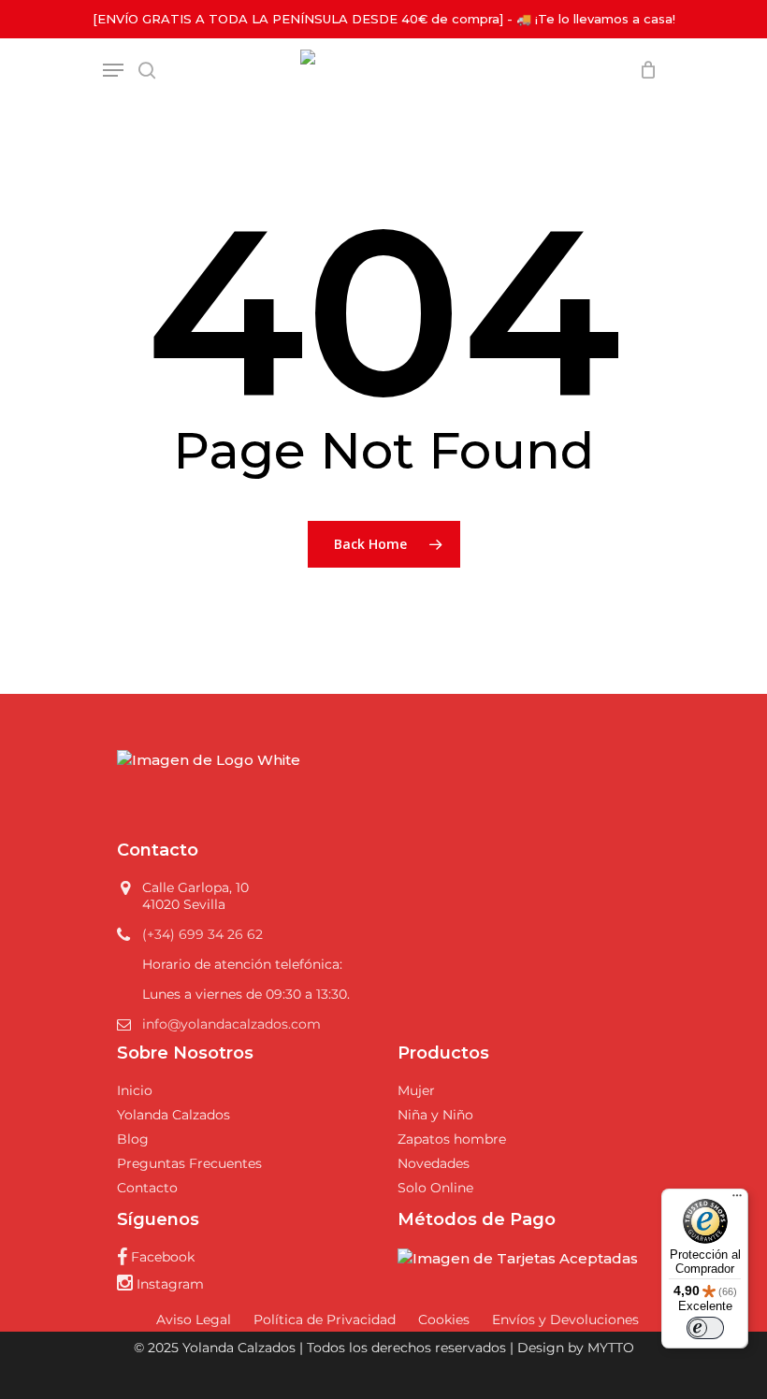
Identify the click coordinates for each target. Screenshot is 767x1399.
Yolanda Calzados (173, 1114)
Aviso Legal (193, 1319)
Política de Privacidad (324, 1319)
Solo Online (435, 1187)
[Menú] (737, 1200)
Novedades (434, 1163)
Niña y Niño (435, 1114)
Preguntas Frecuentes (189, 1163)
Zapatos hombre (452, 1139)
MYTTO (610, 1347)
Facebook (161, 1256)
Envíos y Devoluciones (565, 1319)
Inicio (134, 1090)
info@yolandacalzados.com (231, 1024)
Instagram (168, 1284)
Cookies (444, 1319)
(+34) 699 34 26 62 (202, 934)
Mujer (416, 1090)
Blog (133, 1139)
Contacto (147, 1187)
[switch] (705, 1328)
